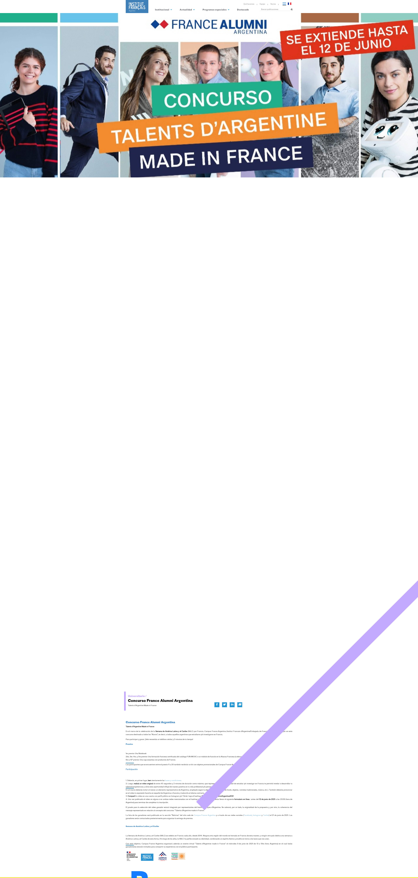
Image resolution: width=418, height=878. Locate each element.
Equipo (262, 4)
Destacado (243, 10)
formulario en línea (241, 799)
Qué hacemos (249, 4)
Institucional (162, 10)
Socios (273, 4)
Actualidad (186, 10)
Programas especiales (215, 10)
